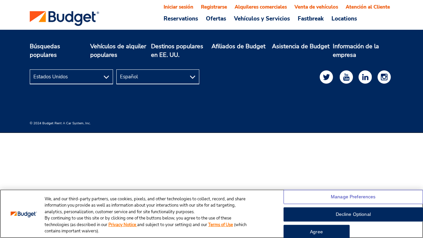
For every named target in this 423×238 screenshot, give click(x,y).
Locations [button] (344, 18)
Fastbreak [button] (311, 18)
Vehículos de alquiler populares (118, 50)
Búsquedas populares (45, 50)
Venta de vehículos (316, 7)
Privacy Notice (122, 225)
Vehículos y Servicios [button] (262, 18)
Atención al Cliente (368, 7)
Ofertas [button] (216, 18)
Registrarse (214, 7)
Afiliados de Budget (238, 46)
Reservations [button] (181, 18)
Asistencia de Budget (300, 46)
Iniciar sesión (178, 7)
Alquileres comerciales (261, 7)
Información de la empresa (356, 50)
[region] (211, 213)
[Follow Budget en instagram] (385, 76)
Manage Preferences (353, 197)
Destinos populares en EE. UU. (177, 50)
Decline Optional (353, 214)
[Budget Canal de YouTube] (348, 76)
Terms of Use (220, 225)
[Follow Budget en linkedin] (366, 76)
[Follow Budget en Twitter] (327, 76)
